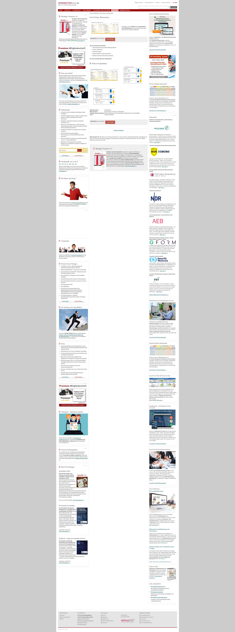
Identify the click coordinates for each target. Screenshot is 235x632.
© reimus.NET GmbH (63, 629)
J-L (67, 164)
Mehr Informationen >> (131, 166)
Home (60, 10)
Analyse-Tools (109, 13)
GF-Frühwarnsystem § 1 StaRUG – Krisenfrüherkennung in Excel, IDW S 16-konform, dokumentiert (73, 297)
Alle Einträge (65, 155)
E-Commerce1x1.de (145, 620)
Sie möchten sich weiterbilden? (71, 307)
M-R (70, 164)
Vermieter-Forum (125, 10)
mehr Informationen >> (78, 500)
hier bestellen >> (81, 40)
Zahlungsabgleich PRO (67, 284)
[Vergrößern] (105, 28)
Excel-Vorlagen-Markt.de (146, 622)
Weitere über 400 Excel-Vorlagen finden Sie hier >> (160, 561)
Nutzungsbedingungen (86, 621)
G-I (65, 164)
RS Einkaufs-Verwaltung (157, 592)
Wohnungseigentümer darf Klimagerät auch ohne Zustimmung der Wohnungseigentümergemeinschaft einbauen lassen (74, 347)
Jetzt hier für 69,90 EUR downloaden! (157, 483)
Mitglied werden (139, 2)
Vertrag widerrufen (86, 617)
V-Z (76, 164)
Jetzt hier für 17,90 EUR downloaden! (157, 443)
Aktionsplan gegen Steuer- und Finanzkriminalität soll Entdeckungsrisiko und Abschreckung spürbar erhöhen (73, 362)
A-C (60, 164)
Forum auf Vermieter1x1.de (79, 202)
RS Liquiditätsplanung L (156, 491)
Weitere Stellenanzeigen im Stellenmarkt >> (158, 294)
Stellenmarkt (87, 10)
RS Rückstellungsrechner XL (158, 586)
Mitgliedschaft (105, 619)
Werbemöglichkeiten (65, 617)
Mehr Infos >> (157, 142)
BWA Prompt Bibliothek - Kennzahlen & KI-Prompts (73, 269)
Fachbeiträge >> (63, 171)
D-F (63, 164)
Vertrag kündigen (85, 615)
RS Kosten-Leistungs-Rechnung (159, 597)
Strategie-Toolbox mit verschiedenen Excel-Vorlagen (161, 547)
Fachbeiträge (77, 10)
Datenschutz (83, 622)
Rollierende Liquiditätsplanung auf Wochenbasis (159, 530)
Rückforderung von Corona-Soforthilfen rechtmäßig (73, 351)
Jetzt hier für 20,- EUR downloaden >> (157, 110)
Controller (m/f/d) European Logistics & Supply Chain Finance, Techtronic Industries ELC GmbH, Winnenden (74, 117)
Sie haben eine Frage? (68, 178)
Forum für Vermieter (77, 255)
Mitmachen (104, 617)
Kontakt (63, 615)
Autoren (158, 2)
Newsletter (104, 622)
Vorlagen (115, 10)
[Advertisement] (73, 224)
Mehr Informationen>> (161, 558)
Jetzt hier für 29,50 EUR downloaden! (157, 337)
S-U (73, 164)
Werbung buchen (166, 2)
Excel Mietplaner (65, 286)
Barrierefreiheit (84, 619)
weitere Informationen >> (73, 104)
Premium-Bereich (149, 2)
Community (65, 241)
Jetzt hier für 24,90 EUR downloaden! (157, 49)
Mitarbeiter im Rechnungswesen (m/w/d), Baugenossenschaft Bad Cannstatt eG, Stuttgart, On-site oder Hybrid (74, 143)
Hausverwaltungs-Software (101, 10)
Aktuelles (67, 10)
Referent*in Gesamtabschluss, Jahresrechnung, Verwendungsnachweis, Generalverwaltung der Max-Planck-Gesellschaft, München (74, 126)
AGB (62, 619)
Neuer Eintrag (78, 155)
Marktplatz (96, 13)
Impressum (82, 624)
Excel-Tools (102, 13)
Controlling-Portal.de (145, 615)
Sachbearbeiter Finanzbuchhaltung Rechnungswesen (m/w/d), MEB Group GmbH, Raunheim (72, 135)
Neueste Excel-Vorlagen (69, 264)
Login (175, 2)
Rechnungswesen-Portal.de (147, 617)
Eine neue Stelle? (67, 73)
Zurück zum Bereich (119, 130)
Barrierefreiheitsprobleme (107, 620)
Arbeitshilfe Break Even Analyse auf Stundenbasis (73, 279)
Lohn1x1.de (143, 619)
